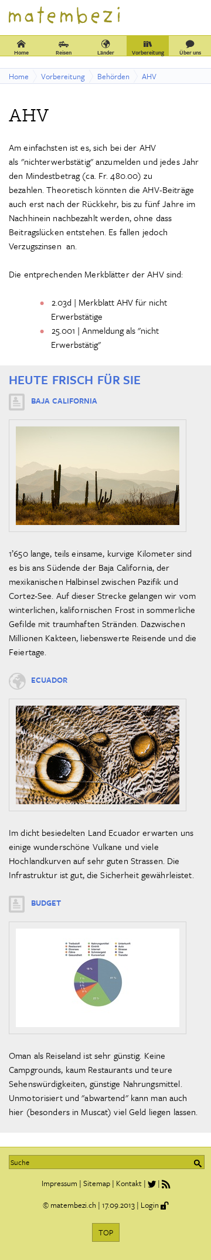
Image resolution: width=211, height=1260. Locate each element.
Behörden (113, 76)
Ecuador (49, 680)
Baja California (64, 401)
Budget (46, 903)
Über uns (190, 52)
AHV (149, 76)
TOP (105, 1232)
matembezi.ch (73, 1205)
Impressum (59, 1183)
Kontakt (129, 1183)
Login (150, 1205)
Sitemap (96, 1183)
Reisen (64, 52)
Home (21, 52)
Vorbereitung (148, 52)
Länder (105, 52)
